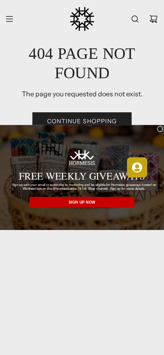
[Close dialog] (159, 128)
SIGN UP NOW (82, 202)
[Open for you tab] (137, 167)
